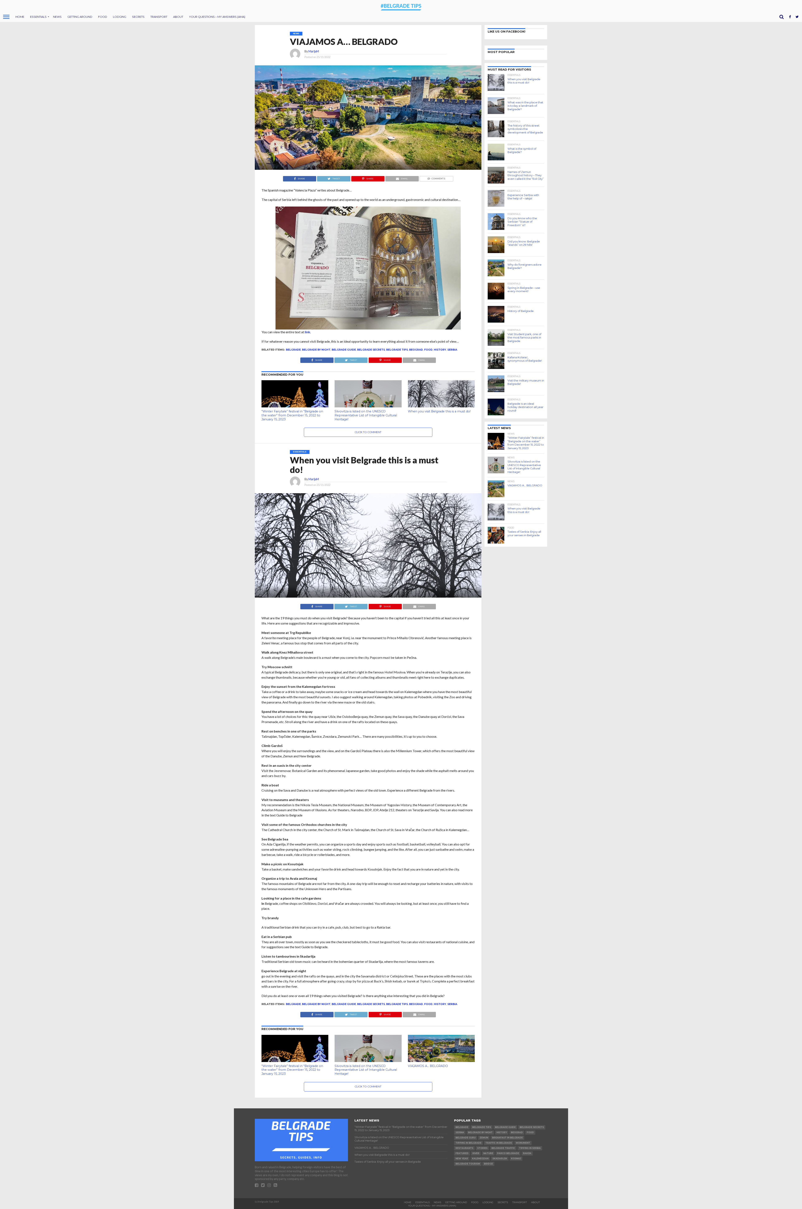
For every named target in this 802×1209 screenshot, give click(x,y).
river (475, 1153)
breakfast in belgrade (507, 1137)
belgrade (293, 349)
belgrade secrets (371, 349)
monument (523, 1143)
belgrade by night (316, 349)
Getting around (79, 16)
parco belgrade (508, 1153)
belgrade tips (397, 349)
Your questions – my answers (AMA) (217, 16)
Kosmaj (516, 1158)
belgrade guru (466, 1137)
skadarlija (499, 1158)
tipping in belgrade (468, 1143)
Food (102, 16)
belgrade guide (344, 349)
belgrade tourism (468, 1163)
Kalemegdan (480, 1158)
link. (308, 332)
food (428, 349)
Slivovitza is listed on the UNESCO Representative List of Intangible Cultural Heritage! (366, 415)
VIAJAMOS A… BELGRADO (428, 1066)
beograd (416, 349)
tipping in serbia (530, 1148)
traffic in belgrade (498, 1143)
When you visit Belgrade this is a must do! (439, 411)
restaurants (464, 1148)
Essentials (38, 16)
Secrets (138, 16)
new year (462, 1158)
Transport (158, 16)
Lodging (119, 16)
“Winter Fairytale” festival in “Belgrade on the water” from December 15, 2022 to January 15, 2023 (292, 415)
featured (462, 1153)
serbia (452, 349)
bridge (488, 1163)
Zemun (484, 1137)
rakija (527, 1153)
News (57, 16)
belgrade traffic (503, 1148)
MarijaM (313, 51)
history (440, 349)
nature (488, 1153)
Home (19, 16)
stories (482, 1148)
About (178, 16)
